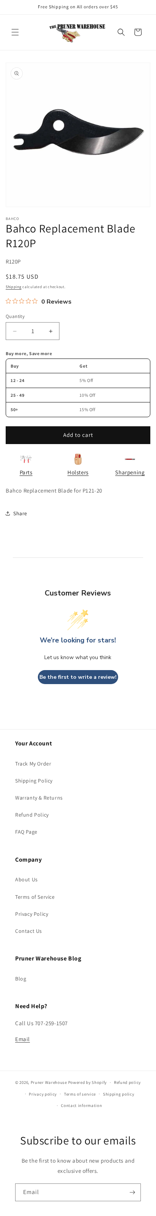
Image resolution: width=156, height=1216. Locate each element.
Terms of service (80, 1094)
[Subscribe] (132, 1192)
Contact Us (28, 931)
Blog (20, 978)
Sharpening (130, 472)
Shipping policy (118, 1094)
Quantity (15, 316)
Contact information (81, 1105)
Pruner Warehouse (49, 1082)
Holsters (78, 472)
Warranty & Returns (39, 797)
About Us (26, 879)
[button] (15, 32)
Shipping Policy (34, 780)
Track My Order (33, 763)
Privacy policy (43, 1094)
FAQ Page (26, 831)
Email (22, 1039)
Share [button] (20, 513)
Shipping (14, 286)
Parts (26, 472)
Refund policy (127, 1082)
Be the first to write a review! (78, 677)
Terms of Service (35, 896)
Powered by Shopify (87, 1082)
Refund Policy (32, 814)
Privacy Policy (31, 913)
